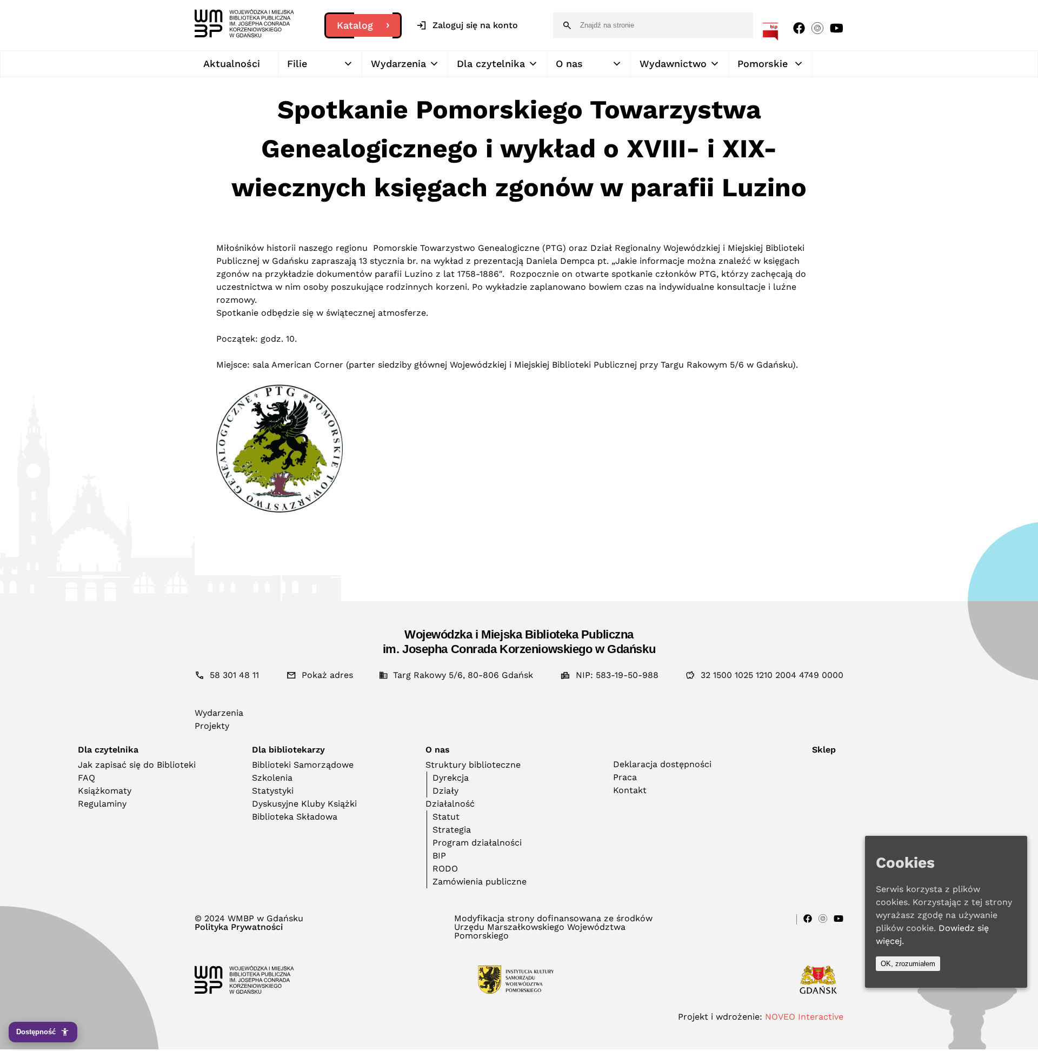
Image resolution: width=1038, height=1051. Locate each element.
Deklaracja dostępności (662, 764)
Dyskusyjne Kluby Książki (304, 804)
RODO (445, 868)
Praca (625, 777)
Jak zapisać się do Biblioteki (137, 765)
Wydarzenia (398, 63)
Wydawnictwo (673, 63)
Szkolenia (272, 778)
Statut (446, 816)
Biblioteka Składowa (294, 816)
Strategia (451, 829)
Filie (297, 63)
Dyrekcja (450, 778)
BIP (439, 855)
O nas (569, 63)
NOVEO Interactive (804, 1017)
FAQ (86, 778)
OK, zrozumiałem (908, 964)
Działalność (450, 804)
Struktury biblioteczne (473, 765)
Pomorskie (762, 63)
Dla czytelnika (491, 63)
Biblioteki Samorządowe (303, 765)
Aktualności (231, 63)
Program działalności (477, 842)
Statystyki (273, 791)
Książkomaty (104, 791)
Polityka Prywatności (239, 927)
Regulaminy (102, 804)
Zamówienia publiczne (479, 881)
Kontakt (630, 790)
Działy (445, 791)
